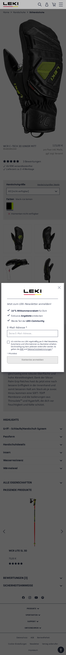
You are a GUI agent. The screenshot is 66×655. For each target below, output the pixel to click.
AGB (22, 349)
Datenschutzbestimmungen (40, 349)
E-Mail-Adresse (17, 327)
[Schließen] (59, 287)
